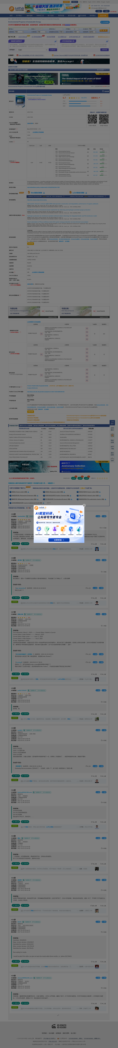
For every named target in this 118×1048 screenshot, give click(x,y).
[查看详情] (59, 524)
